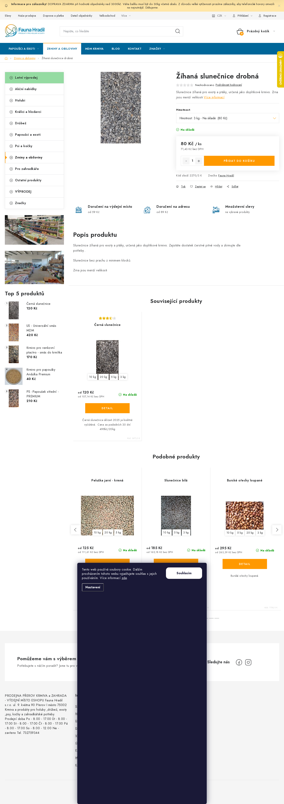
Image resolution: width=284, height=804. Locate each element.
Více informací (214, 97)
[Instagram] (248, 662)
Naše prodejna (27, 16)
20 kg (103, 377)
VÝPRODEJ (23, 191)
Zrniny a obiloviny (28, 157)
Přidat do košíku (239, 161)
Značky (20, 203)
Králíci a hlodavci (28, 112)
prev (75, 529)
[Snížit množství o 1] (186, 161)
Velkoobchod (107, 16)
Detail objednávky (81, 16)
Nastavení (92, 587)
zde (124, 578)
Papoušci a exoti (28, 134)
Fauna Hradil (226, 175)
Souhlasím (184, 573)
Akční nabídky (26, 89)
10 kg (92, 377)
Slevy (8, 16)
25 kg (250, 533)
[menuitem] (24, 49)
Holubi (20, 100)
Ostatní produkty (28, 180)
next (276, 529)
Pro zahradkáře (27, 169)
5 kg (113, 377)
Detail (107, 408)
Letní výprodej (26, 77)
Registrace (270, 16)
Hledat (177, 31)
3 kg (123, 377)
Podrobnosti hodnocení (229, 85)
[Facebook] (239, 662)
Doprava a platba (53, 16)
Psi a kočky (23, 146)
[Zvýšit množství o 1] (198, 161)
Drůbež (20, 123)
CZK (219, 16)
